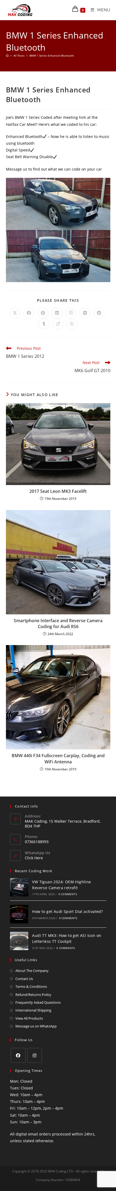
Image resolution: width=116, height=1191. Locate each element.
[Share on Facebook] (28, 313)
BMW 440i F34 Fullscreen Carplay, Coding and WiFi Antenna (58, 758)
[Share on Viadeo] (58, 323)
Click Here (34, 857)
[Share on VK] (85, 313)
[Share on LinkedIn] (57, 313)
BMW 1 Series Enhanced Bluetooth (51, 55)
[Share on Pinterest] (42, 313)
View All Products (29, 1018)
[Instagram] (34, 1055)
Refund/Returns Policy (33, 994)
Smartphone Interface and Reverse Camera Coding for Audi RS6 (58, 623)
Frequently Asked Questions (38, 1002)
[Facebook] (18, 1055)
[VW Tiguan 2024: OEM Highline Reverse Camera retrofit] (19, 887)
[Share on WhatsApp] (72, 323)
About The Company (32, 970)
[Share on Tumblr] (44, 323)
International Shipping (33, 1010)
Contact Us (24, 978)
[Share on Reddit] (99, 313)
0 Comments (68, 894)
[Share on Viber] (71, 313)
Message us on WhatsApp (36, 1026)
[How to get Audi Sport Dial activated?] (19, 914)
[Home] (7, 55)
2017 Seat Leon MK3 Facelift (58, 491)
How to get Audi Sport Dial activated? (67, 911)
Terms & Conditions (31, 986)
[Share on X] (14, 313)
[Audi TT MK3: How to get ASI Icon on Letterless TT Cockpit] (19, 941)
